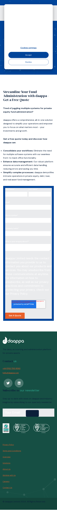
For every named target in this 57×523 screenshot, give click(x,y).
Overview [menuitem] (6, 457)
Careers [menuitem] (6, 481)
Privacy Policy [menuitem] (8, 445)
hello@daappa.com (11, 373)
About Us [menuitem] (6, 469)
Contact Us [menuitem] (7, 487)
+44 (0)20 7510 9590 (11, 368)
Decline (28, 62)
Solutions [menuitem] (6, 463)
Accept (28, 55)
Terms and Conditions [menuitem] (12, 451)
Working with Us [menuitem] (9, 475)
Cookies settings (28, 48)
